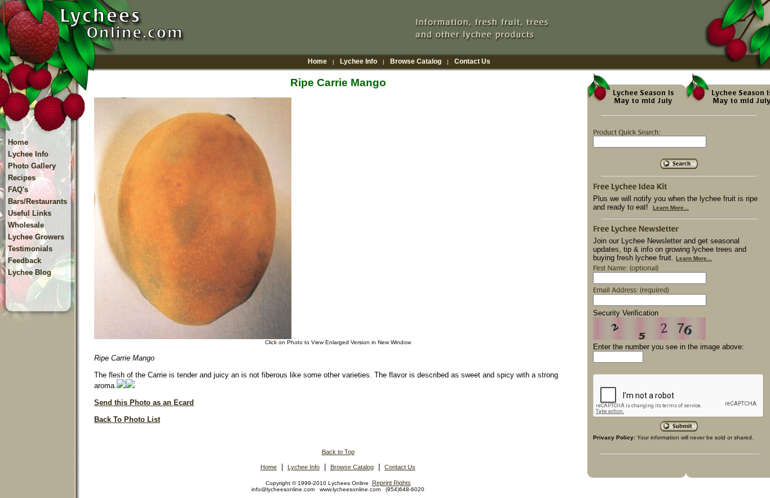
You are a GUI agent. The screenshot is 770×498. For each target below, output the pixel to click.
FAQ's (18, 189)
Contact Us (472, 61)
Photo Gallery (32, 166)
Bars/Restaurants (37, 201)
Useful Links (29, 213)
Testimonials (30, 248)
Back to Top (338, 451)
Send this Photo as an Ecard (144, 402)
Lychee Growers (36, 237)
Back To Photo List (127, 419)
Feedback (24, 260)
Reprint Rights (391, 482)
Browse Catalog (415, 61)
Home (317, 61)
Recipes (22, 178)
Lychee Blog (29, 272)
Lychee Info (358, 61)
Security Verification (625, 313)
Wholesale (26, 225)
